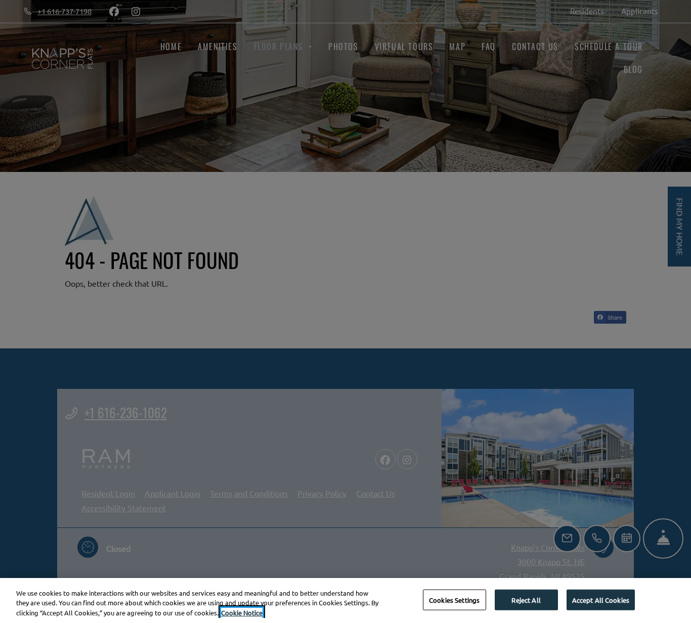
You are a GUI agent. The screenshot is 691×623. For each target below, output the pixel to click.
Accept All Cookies (600, 599)
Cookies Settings (454, 599)
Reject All (525, 599)
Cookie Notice (242, 612)
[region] (345, 600)
